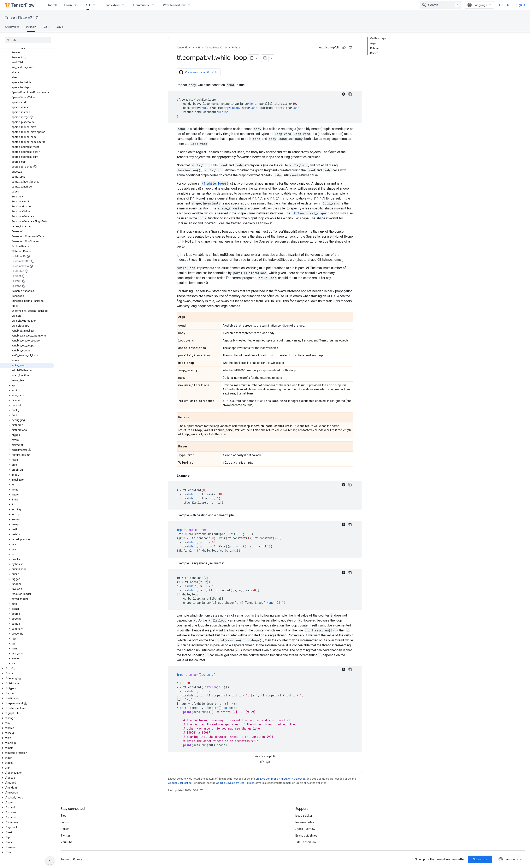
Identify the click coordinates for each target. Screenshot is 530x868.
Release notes (304, 822)
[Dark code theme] (343, 94)
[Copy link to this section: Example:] (194, 475)
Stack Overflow (305, 829)
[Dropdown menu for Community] (154, 5)
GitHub (504, 5)
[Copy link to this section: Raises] (192, 446)
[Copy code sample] (350, 94)
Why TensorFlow (174, 5)
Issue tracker (303, 815)
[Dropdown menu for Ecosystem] (124, 5)
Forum (65, 822)
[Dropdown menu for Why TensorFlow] (190, 5)
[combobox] (440, 5)
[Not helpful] (350, 47)
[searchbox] (28, 40)
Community (141, 5)
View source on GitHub (201, 72)
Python (31, 27)
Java (60, 27)
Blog (63, 815)
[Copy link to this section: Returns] (193, 417)
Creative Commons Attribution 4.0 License (280, 778)
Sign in (520, 5)
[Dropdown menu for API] (95, 5)
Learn (68, 5)
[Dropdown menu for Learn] (77, 5)
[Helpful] (344, 47)
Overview (12, 27)
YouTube (66, 842)
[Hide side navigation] (50, 860)
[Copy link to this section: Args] (189, 317)
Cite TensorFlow (305, 842)
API (88, 5)
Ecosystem (111, 5)
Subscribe (480, 859)
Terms (65, 859)
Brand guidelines (306, 835)
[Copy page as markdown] (265, 58)
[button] (27, 385)
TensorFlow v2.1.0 (22, 17)
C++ (46, 27)
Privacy (78, 859)
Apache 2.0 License (180, 782)
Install (52, 5)
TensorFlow (183, 47)
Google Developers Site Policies (235, 782)
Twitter (65, 835)
